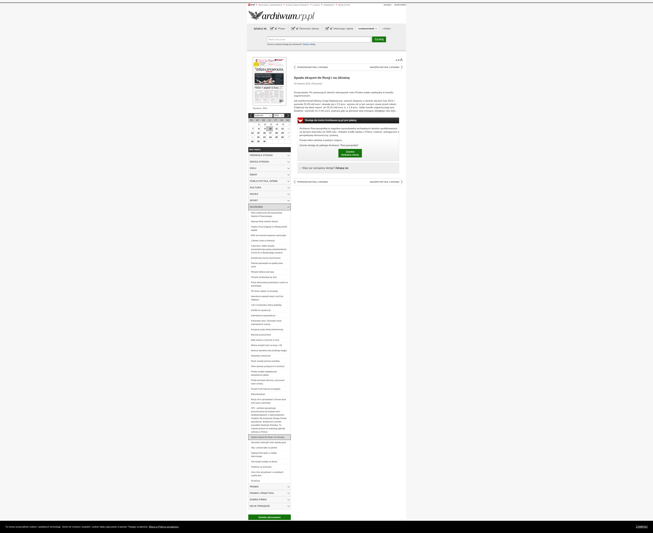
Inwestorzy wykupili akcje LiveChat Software (267, 298)
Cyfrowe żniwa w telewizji (263, 240)
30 (264, 141)
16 (264, 133)
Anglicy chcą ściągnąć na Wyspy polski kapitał (269, 228)
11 (276, 129)
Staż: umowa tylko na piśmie (264, 448)
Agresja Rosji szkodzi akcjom (264, 221)
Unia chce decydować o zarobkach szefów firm (267, 474)
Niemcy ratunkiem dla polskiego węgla (269, 350)
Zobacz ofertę (309, 44)
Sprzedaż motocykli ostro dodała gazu (268, 442)
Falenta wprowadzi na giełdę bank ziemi (267, 265)
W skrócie (255, 481)
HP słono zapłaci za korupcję (264, 291)
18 (276, 133)
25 (276, 137)
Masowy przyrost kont (261, 335)
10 (270, 129)
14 (252, 133)
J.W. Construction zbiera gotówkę (266, 305)
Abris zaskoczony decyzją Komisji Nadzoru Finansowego (266, 214)
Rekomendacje (258, 394)
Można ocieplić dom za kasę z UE (266, 345)
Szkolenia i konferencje (270, 5)
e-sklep (316, 5)
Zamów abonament (269, 517)
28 (252, 141)
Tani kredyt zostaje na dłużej (264, 461)
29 (258, 141)
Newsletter (344, 5)
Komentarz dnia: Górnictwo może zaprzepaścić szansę (266, 322)
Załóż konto (400, 5)
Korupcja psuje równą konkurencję (267, 329)
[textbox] (319, 39)
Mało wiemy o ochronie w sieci (265, 340)
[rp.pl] (251, 5)
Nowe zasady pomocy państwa (265, 361)
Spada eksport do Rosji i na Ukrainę (267, 437)
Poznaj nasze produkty (297, 5)
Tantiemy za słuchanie (261, 467)
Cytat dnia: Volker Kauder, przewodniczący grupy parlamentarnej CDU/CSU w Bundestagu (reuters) (268, 249)
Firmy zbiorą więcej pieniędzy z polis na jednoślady (269, 284)
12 (282, 129)
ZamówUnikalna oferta (350, 153)
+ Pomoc (386, 29)
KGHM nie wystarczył (261, 310)
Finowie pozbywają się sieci (264, 277)
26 (282, 137)
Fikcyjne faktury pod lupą (262, 272)
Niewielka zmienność (261, 356)
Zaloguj (387, 5)
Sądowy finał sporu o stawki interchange (264, 455)
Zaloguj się (325, 167)
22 (258, 137)
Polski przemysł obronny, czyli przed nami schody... (267, 382)
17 (270, 133)
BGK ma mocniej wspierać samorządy (268, 235)
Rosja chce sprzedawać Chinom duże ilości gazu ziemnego (268, 401)
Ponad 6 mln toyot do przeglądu (265, 389)
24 (270, 137)
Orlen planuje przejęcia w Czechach (267, 366)
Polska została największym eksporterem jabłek (264, 373)
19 (282, 133)
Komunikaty (329, 5)
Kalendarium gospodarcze (263, 315)
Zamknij (642, 526)
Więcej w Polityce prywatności (164, 527)
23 (264, 137)
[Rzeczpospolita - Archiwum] (281, 15)
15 (258, 133)
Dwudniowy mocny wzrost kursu (266, 258)
